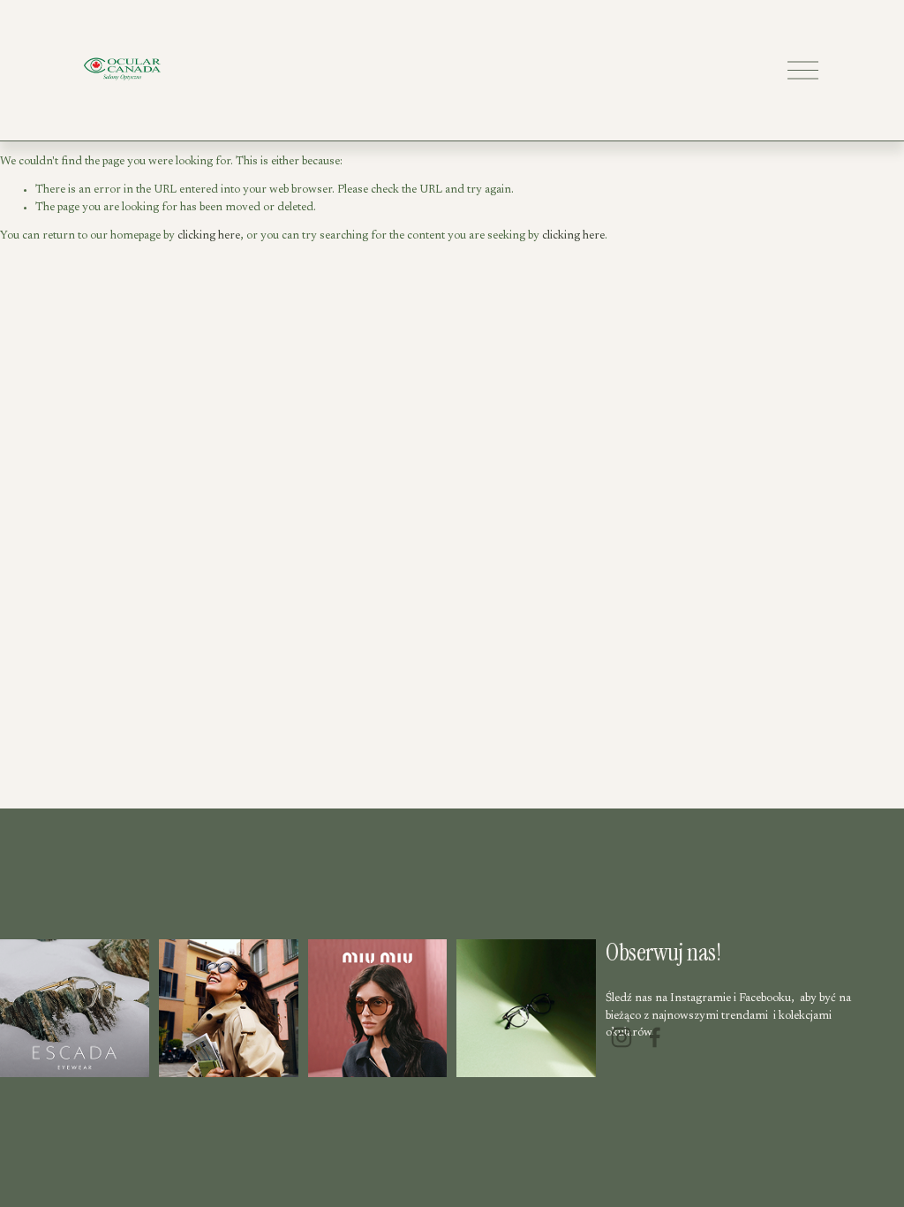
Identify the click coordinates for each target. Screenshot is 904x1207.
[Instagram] (621, 1037)
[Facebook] (655, 1037)
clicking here (208, 235)
